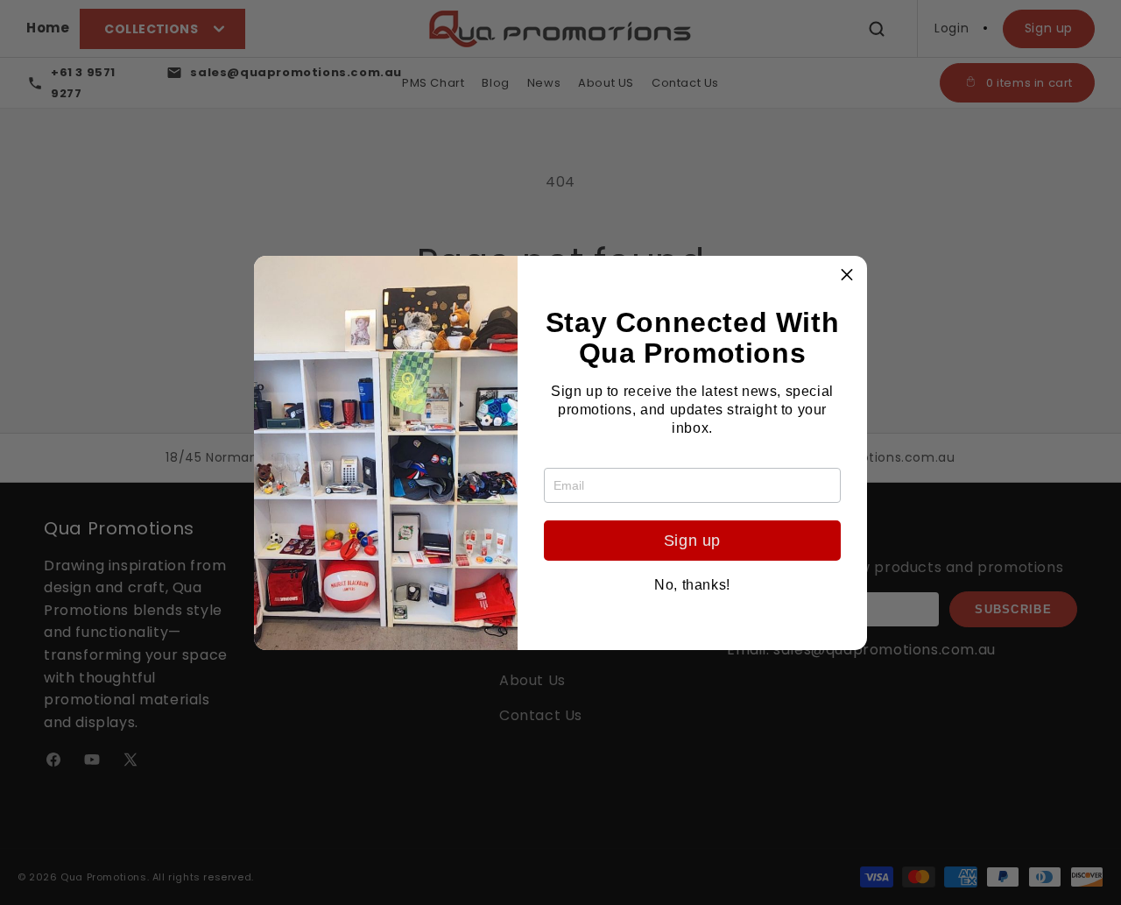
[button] (847, 276)
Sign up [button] (692, 540)
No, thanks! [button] (692, 585)
